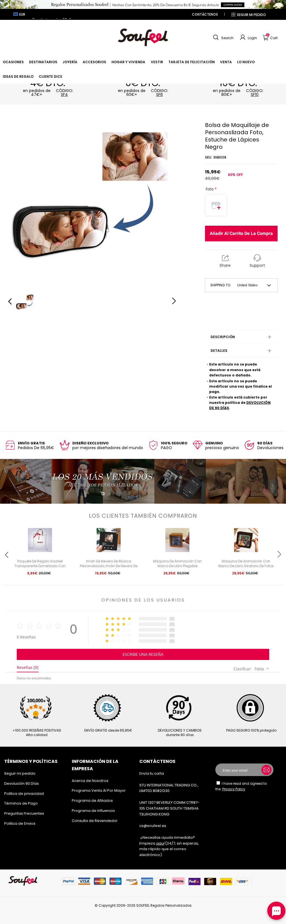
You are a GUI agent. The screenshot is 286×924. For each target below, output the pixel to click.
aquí (160, 843)
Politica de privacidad (24, 793)
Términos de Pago (21, 803)
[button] (222, 37)
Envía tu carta (151, 773)
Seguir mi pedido (251, 14)
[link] (13, 62)
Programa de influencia (93, 810)
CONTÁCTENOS (205, 14)
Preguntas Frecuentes (24, 813)
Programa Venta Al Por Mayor (99, 790)
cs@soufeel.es (152, 825)
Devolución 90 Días (21, 783)
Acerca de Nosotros (90, 780)
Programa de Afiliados (92, 800)
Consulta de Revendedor (95, 820)
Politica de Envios (19, 823)
